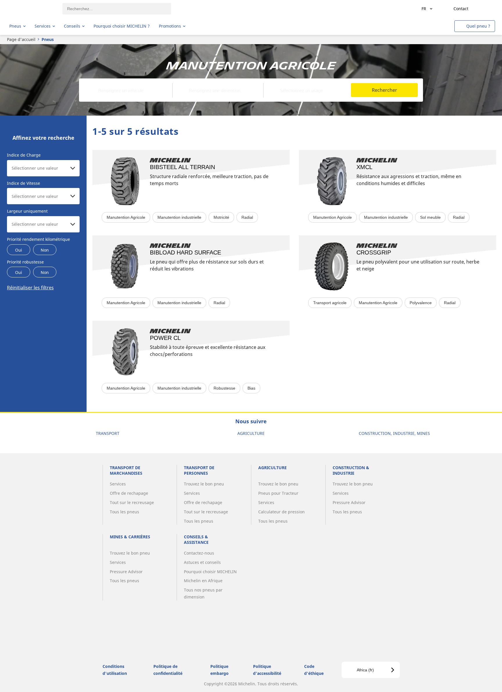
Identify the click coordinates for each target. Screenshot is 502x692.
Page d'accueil (21, 39)
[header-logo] (32, 8)
